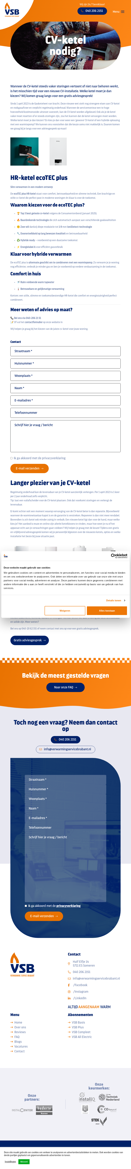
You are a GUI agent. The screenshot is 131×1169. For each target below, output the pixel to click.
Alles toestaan (107, 610)
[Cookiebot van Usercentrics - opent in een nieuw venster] (113, 556)
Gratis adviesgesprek (28, 640)
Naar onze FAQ (63, 687)
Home (18, 1022)
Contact (19, 1051)
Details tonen (113, 600)
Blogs (18, 1041)
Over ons (20, 1027)
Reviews (20, 1032)
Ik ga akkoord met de (40, 458)
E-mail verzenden (27, 468)
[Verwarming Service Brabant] (12, 9)
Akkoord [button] (24, 1162)
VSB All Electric (82, 1037)
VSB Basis (78, 1022)
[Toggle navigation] (122, 11)
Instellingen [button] (10, 1162)
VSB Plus (78, 1027)
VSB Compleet (81, 1032)
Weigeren (65, 610)
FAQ (16, 1037)
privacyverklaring (54, 458)
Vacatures (21, 1046)
